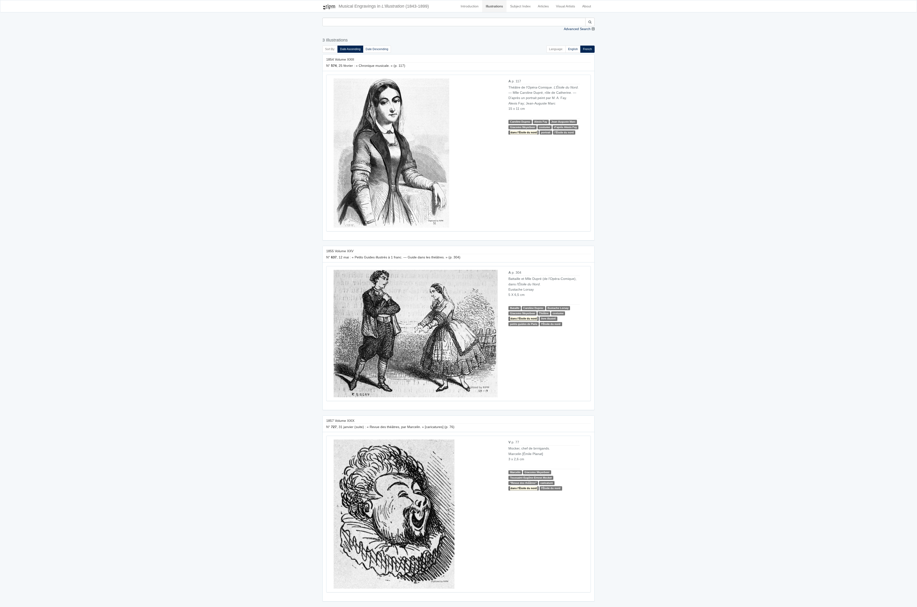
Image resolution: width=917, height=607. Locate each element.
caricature (546, 482)
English (573, 49)
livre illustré (548, 318)
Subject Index (520, 6)
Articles (543, 6)
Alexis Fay (540, 121)
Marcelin (515, 472)
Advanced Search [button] (577, 29)
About (586, 6)
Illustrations (494, 6)
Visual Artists (565, 6)
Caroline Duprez (520, 121)
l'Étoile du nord (564, 132)
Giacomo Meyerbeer (522, 127)
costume (544, 127)
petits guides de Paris (523, 324)
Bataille (514, 308)
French (587, 49)
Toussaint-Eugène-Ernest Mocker (531, 477)
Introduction (470, 6)
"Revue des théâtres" (523, 482)
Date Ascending (350, 49)
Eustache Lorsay (558, 308)
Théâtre (544, 313)
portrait (545, 132)
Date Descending (377, 49)
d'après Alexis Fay (565, 127)
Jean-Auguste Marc (563, 121)
